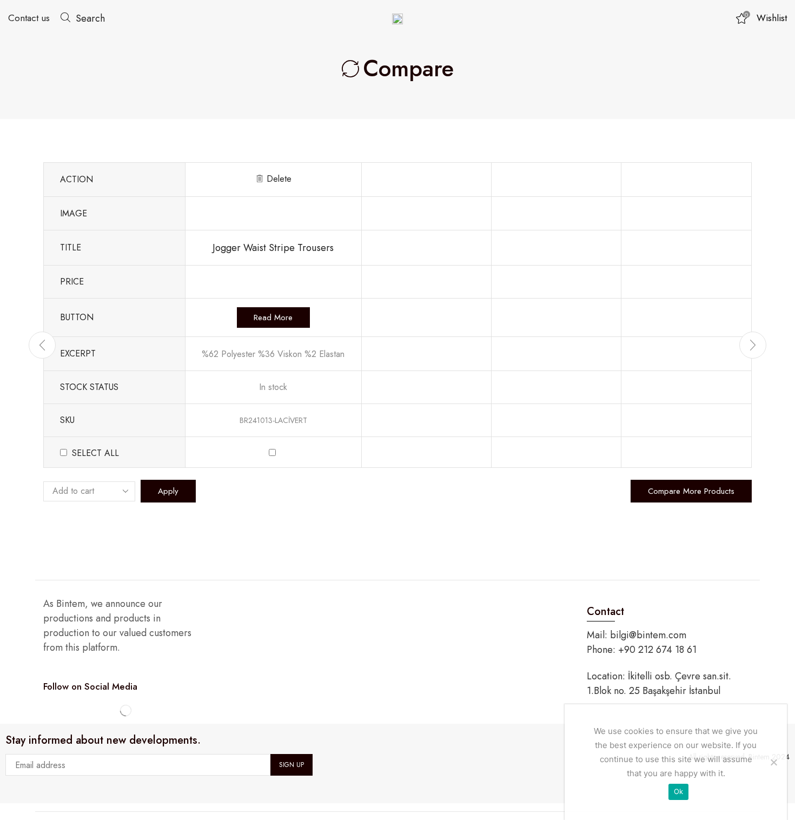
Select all (95, 453)
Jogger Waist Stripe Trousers (273, 247)
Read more (273, 317)
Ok (679, 791)
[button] (83, 18)
